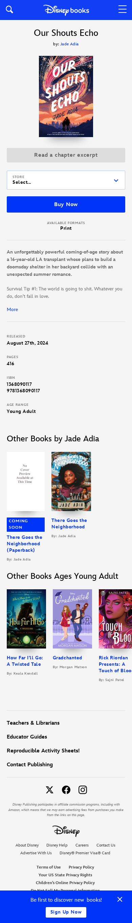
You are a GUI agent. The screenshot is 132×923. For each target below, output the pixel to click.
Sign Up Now (66, 912)
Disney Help (57, 845)
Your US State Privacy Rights (65, 875)
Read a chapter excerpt (65, 155)
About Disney (27, 845)
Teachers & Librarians (33, 723)
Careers (82, 845)
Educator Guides (27, 737)
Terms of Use (49, 867)
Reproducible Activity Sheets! (43, 751)
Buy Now (66, 204)
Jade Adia (69, 44)
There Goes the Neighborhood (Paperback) (25, 543)
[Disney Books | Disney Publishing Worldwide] (66, 10)
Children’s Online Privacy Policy (65, 882)
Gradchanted (67, 658)
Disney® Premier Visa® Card (85, 853)
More (12, 309)
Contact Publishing (30, 765)
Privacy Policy (81, 867)
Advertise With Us (36, 853)
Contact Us (105, 845)
